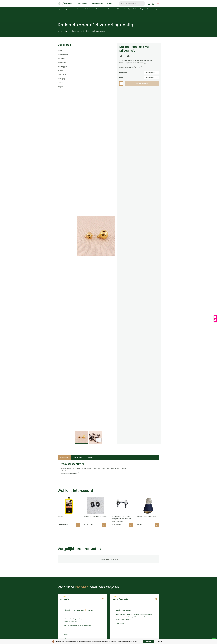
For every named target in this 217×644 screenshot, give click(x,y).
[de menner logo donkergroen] (65, 3)
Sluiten (160, 641)
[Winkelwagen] (153, 3)
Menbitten (61, 59)
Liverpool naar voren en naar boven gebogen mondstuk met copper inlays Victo (121, 518)
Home (60, 31)
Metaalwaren (62, 63)
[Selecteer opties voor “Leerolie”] (78, 525)
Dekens (60, 71)
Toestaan (148, 641)
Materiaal (123, 72)
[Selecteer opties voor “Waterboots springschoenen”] (157, 525)
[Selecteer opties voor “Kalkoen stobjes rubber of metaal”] (104, 525)
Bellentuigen (75, 31)
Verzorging (61, 79)
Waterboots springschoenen (146, 516)
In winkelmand (143, 84)
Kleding (60, 83)
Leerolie (60, 516)
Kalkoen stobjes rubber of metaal (95, 516)
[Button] (149, 3)
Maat (121, 77)
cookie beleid (132, 641)
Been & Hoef (62, 75)
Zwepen (60, 87)
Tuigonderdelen (63, 55)
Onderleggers (62, 67)
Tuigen (66, 31)
